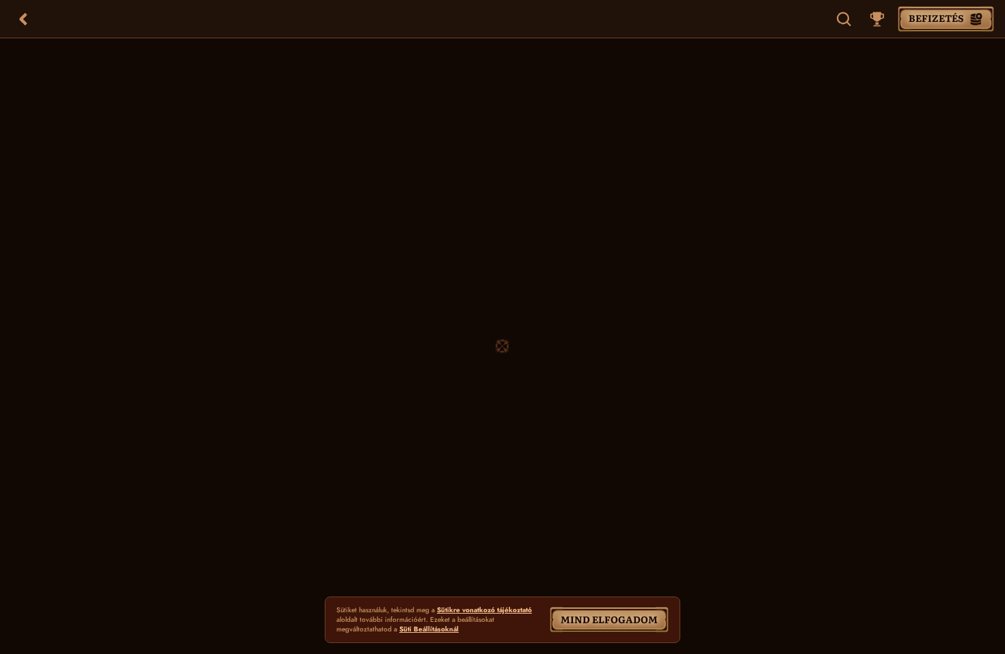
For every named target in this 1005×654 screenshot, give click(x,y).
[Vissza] (23, 19)
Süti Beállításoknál (429, 629)
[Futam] (877, 19)
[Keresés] (844, 19)
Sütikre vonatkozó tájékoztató (484, 610)
